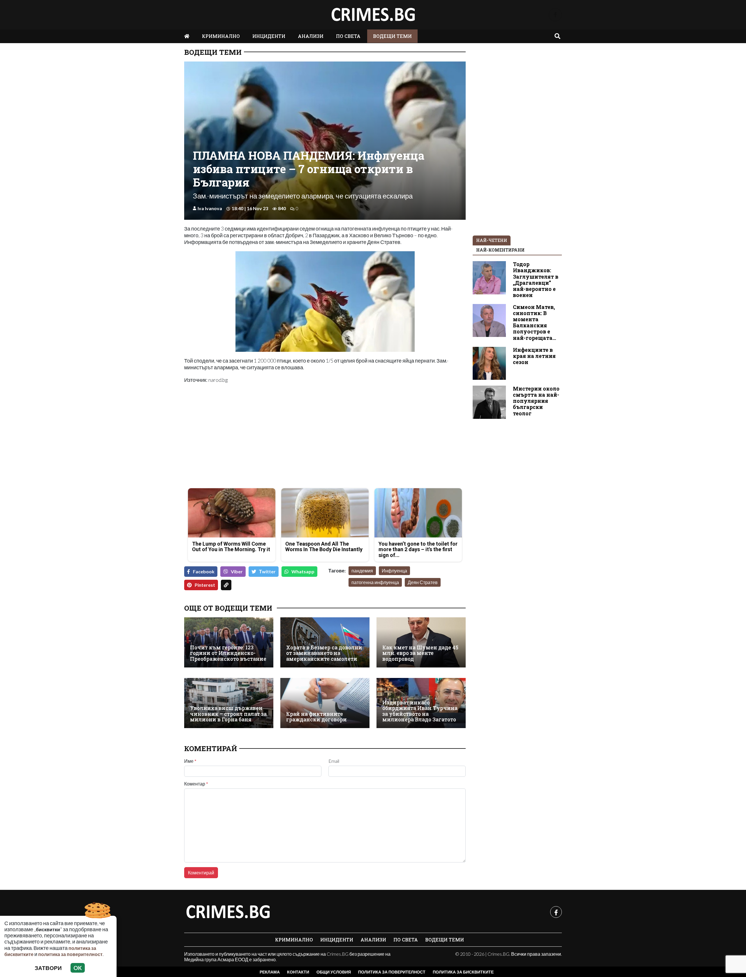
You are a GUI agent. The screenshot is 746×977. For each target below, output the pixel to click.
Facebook (203, 571)
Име (190, 761)
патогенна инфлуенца (375, 582)
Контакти (298, 971)
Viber (237, 571)
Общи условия (333, 971)
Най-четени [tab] (491, 240)
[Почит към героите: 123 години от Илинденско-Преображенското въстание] (228, 642)
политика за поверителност (70, 954)
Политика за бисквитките (463, 971)
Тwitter (267, 571)
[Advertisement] (252, 443)
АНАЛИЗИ (310, 36)
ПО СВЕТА (348, 36)
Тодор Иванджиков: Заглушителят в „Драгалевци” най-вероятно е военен (535, 279)
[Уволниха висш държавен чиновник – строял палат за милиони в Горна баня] (228, 703)
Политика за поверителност (391, 971)
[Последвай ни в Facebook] (555, 14)
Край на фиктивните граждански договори (316, 717)
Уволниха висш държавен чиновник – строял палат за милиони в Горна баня (228, 713)
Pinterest (205, 585)
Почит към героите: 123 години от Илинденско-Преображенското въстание (228, 653)
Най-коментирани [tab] (500, 250)
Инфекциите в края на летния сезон (534, 356)
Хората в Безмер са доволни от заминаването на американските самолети (324, 653)
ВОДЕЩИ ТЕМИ (392, 36)
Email (333, 761)
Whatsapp (302, 571)
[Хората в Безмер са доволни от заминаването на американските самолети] (325, 642)
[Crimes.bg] (228, 912)
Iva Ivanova (210, 208)
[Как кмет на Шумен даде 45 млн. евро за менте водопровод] (421, 642)
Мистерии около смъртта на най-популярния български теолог (536, 401)
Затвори (48, 967)
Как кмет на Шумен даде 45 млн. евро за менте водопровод (420, 653)
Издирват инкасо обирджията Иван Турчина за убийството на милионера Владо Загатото (420, 711)
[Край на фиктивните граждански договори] (325, 703)
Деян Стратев (423, 582)
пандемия (362, 570)
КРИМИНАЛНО (221, 36)
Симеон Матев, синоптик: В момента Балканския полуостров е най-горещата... (534, 322)
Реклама (270, 971)
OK (77, 967)
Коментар (196, 783)
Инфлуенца (394, 570)
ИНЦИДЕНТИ (268, 36)
